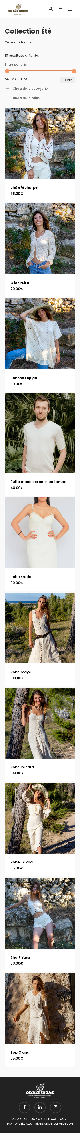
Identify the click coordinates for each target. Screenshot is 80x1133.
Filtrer (67, 80)
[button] (70, 9)
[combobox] (18, 42)
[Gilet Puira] (40, 238)
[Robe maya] (40, 628)
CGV (63, 1119)
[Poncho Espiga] (40, 333)
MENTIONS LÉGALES (19, 1124)
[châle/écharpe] (40, 143)
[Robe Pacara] (40, 723)
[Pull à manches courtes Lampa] (40, 433)
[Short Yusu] (40, 913)
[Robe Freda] (40, 532)
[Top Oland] (40, 1008)
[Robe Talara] (40, 818)
